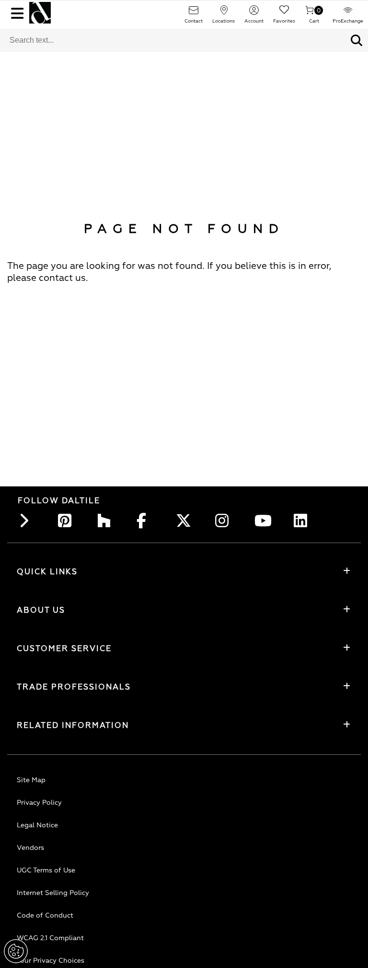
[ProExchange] (348, 13)
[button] (356, 40)
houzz (106, 520)
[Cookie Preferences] (16, 951)
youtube (264, 520)
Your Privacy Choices (50, 960)
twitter (185, 520)
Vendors (30, 848)
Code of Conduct (45, 915)
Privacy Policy (39, 803)
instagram (224, 520)
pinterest (67, 520)
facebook (146, 520)
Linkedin (303, 520)
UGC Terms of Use (46, 870)
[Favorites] (284, 13)
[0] (309, 13)
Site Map (31, 780)
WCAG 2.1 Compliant (50, 938)
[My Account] (254, 13)
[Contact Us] (193, 13)
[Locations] (224, 13)
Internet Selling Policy (53, 893)
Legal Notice (37, 825)
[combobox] (172, 40)
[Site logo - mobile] (40, 13)
